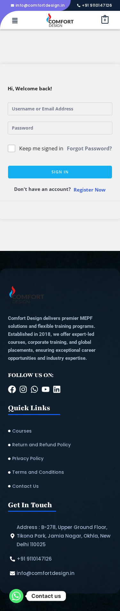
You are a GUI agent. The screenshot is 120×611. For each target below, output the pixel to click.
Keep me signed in (41, 148)
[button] (15, 20)
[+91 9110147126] (95, 5)
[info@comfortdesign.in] (39, 5)
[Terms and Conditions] (60, 472)
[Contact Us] (60, 486)
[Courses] (60, 431)
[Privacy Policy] (60, 459)
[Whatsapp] (16, 596)
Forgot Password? (89, 148)
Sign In (60, 172)
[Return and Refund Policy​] (60, 445)
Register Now (90, 189)
